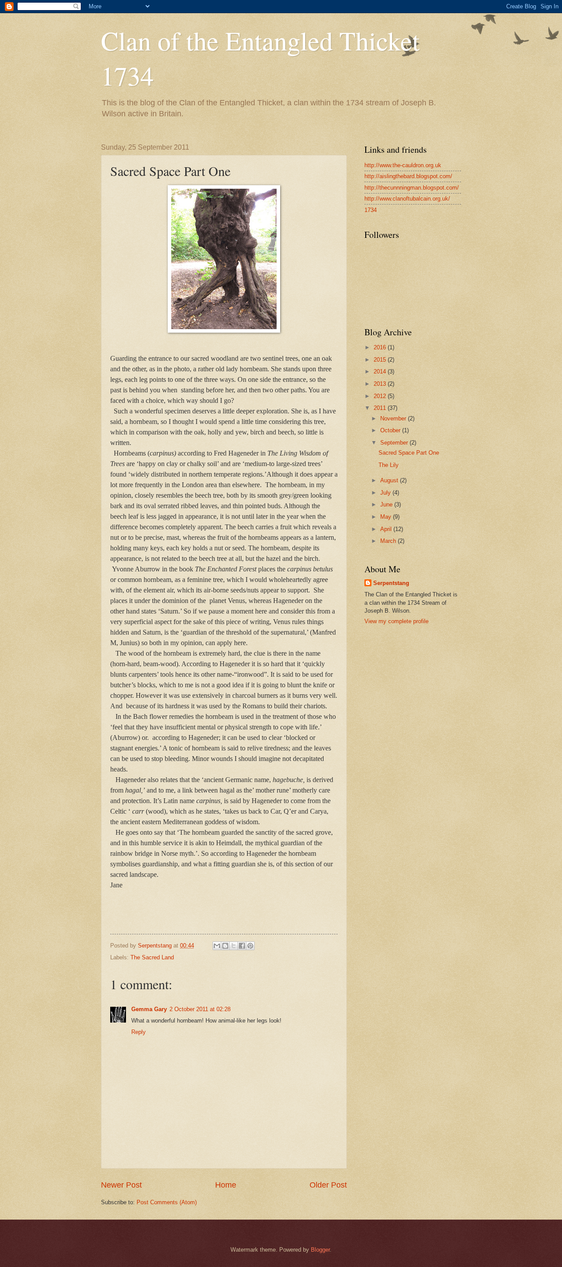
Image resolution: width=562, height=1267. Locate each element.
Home (225, 1185)
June (387, 504)
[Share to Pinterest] (250, 945)
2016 (381, 347)
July (386, 492)
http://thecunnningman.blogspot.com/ (411, 187)
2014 (381, 371)
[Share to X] (233, 945)
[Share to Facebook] (242, 945)
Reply (138, 1032)
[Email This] (217, 945)
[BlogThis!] (225, 945)
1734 (370, 210)
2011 (381, 408)
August (390, 480)
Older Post (328, 1185)
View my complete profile (396, 621)
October (391, 430)
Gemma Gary (149, 1009)
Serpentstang (391, 583)
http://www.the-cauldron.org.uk (402, 165)
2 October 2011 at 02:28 (200, 1009)
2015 (381, 359)
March (389, 541)
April (386, 529)
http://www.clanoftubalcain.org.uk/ (407, 198)
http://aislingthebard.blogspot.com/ (408, 176)
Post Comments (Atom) (167, 1202)
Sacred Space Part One (408, 452)
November (394, 418)
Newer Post (121, 1185)
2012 (381, 396)
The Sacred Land (152, 957)
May (386, 516)
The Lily (388, 465)
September (395, 442)
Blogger (320, 1249)
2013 (381, 383)
